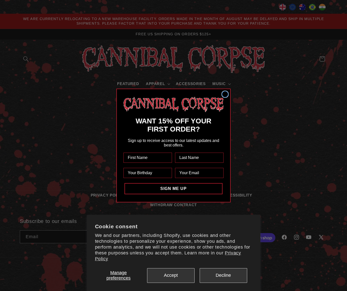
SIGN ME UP (173, 188)
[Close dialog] (225, 94)
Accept (171, 275)
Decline (223, 275)
